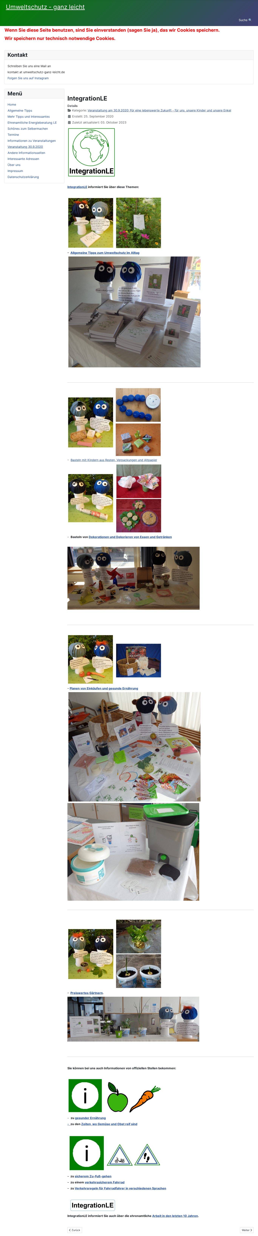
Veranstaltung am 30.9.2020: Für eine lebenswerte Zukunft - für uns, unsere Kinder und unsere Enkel (159, 110)
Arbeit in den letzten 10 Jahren (175, 1216)
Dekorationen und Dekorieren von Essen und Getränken (130, 537)
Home (12, 104)
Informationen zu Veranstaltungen (32, 141)
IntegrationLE (77, 187)
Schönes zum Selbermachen (28, 129)
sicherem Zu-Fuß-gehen (93, 1176)
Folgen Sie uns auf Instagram (28, 78)
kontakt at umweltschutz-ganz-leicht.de (36, 72)
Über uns (14, 165)
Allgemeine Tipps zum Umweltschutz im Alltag (104, 253)
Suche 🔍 (245, 20)
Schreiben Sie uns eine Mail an (29, 66)
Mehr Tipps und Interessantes (29, 116)
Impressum (15, 171)
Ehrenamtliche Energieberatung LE (32, 122)
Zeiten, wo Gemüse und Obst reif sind (109, 1124)
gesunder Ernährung (90, 1118)
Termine (13, 135)
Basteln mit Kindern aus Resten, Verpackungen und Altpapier (114, 460)
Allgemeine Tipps (20, 110)
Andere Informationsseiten (26, 153)
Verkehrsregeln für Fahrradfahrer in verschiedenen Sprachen (120, 1188)
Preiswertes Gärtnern (86, 993)
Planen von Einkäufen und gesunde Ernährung (104, 688)
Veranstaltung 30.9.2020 (25, 147)
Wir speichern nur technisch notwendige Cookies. (60, 38)
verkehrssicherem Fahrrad (104, 1182)
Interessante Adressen (23, 159)
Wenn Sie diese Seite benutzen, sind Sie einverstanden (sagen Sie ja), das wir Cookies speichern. (112, 30)
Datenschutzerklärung (23, 177)
